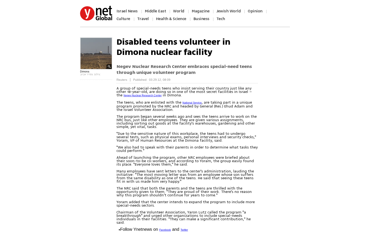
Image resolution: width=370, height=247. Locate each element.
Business (201, 19)
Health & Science (171, 19)
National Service (192, 102)
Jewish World (228, 11)
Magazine (200, 11)
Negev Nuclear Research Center (143, 95)
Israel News (127, 11)
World (179, 11)
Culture (123, 19)
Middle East (155, 11)
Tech (220, 19)
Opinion (255, 11)
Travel (143, 19)
